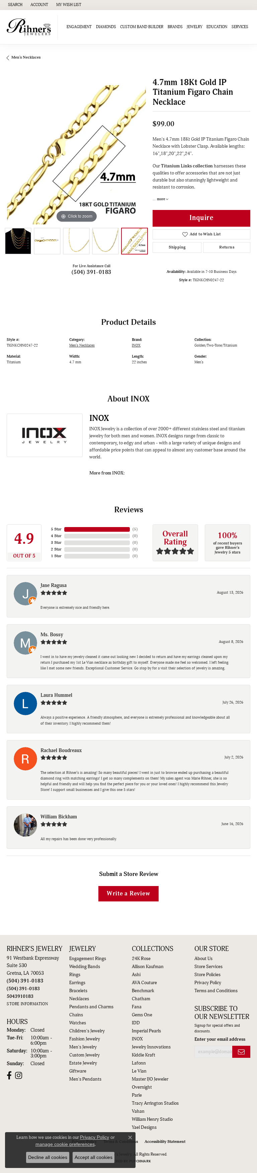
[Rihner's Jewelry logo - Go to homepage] (30, 27)
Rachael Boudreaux (61, 750)
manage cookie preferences (65, 1144)
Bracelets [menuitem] (78, 991)
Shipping (177, 247)
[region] (76, 154)
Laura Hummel (56, 695)
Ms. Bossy (51, 635)
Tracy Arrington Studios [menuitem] (155, 1103)
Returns (226, 247)
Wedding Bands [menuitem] (84, 967)
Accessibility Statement (165, 1141)
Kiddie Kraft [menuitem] (143, 1055)
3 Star (56, 542)
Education (216, 26)
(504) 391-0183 (91, 272)
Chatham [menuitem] (141, 999)
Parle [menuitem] (137, 1095)
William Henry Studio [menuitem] (152, 1119)
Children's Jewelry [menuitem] (87, 1031)
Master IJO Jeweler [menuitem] (150, 1079)
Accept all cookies (93, 1157)
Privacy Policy (207, 983)
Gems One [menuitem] (142, 1015)
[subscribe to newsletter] (241, 1052)
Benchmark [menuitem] (143, 991)
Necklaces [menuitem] (79, 999)
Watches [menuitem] (77, 1023)
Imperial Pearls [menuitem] (146, 1031)
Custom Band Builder (141, 26)
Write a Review (128, 893)
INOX (136, 345)
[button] (14, 5)
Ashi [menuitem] (136, 975)
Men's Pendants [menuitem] (85, 1079)
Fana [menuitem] (137, 1007)
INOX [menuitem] (137, 1039)
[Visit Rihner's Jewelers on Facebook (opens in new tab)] (9, 1076)
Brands (175, 26)
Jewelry (194, 26)
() (135, 529)
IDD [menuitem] (136, 1023)
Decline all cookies (47, 1157)
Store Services (208, 967)
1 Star (56, 556)
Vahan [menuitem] (138, 1111)
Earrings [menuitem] (77, 983)
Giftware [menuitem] (77, 1071)
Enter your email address (219, 1039)
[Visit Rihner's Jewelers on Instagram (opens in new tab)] (18, 1076)
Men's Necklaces (25, 57)
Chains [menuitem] (76, 1015)
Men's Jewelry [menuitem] (83, 1047)
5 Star (56, 529)
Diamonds (106, 26)
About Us (203, 959)
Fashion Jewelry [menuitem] (84, 1039)
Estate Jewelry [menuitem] (83, 1063)
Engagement (79, 26)
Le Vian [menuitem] (139, 1071)
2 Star (56, 549)
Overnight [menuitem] (142, 1087)
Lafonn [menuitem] (139, 1063)
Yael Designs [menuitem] (144, 1127)
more (161, 199)
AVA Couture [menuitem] (144, 983)
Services (240, 26)
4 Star (56, 535)
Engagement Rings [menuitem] (87, 959)
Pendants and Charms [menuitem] (91, 1007)
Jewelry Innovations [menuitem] (151, 1047)
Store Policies (207, 975)
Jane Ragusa (53, 585)
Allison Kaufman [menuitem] (148, 967)
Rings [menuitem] (74, 975)
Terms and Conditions (216, 991)
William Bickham (58, 817)
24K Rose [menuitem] (141, 959)
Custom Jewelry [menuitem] (84, 1055)
